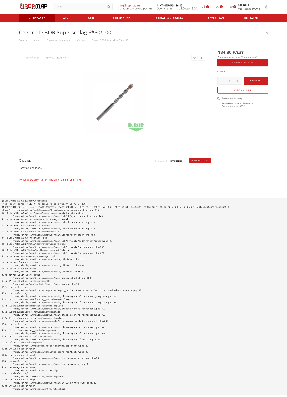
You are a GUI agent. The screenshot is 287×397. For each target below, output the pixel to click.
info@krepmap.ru (129, 5)
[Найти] (108, 6)
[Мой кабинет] (266, 7)
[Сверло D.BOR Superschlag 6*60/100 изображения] (115, 102)
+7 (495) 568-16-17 (171, 5)
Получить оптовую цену (243, 62)
